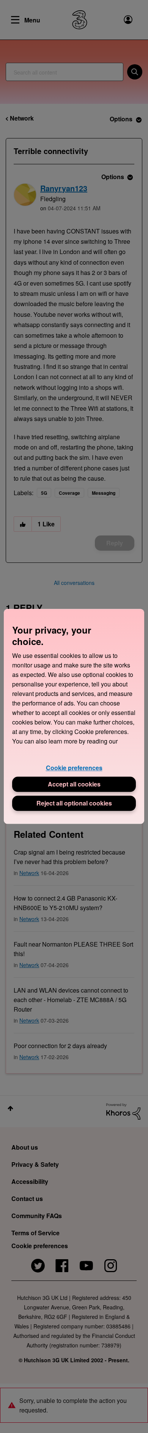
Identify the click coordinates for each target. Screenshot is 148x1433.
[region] (74, 716)
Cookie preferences (74, 767)
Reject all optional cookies (74, 803)
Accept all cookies (74, 784)
